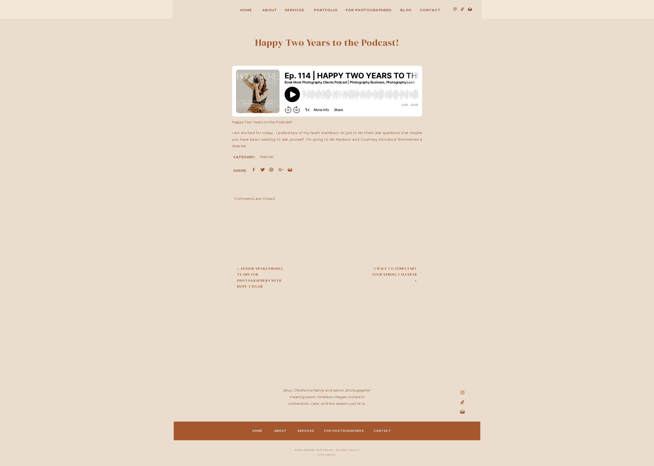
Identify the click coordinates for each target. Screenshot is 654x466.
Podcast (267, 157)
